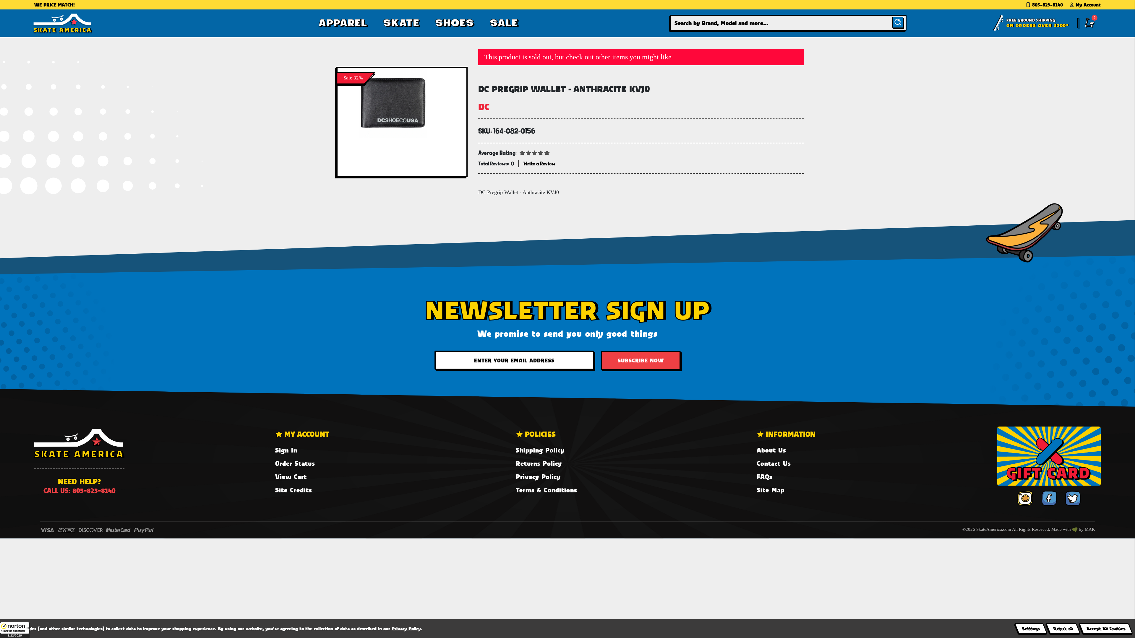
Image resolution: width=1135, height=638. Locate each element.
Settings (1031, 628)
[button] (15, 630)
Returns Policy (539, 463)
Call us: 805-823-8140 (79, 490)
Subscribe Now (641, 360)
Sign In (286, 450)
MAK (1090, 529)
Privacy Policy (538, 476)
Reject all (1063, 628)
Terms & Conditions (546, 489)
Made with (1061, 529)
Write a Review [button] (539, 163)
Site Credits (293, 489)
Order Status (295, 463)
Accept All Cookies (1105, 628)
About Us (771, 450)
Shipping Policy (540, 450)
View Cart (291, 476)
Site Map (770, 489)
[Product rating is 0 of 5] (535, 152)
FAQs (764, 476)
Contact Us (774, 463)
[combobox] (788, 23)
